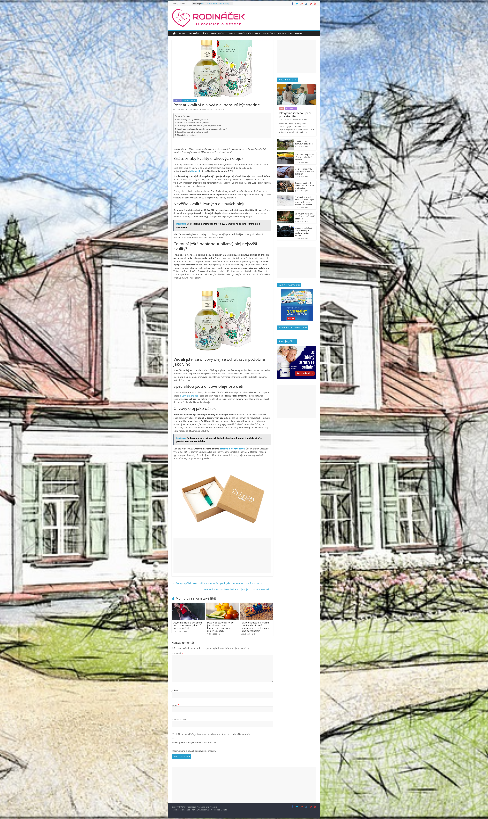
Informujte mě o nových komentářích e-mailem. (194, 742)
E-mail (175, 705)
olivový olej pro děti (189, 395)
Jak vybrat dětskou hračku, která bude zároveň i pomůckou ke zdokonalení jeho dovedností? (255, 626)
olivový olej (221, 109)
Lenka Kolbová (193, 109)
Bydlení (182, 33)
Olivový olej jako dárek (186, 135)
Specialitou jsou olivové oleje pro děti (192, 132)
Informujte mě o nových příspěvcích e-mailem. (194, 750)
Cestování (194, 33)
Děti (204, 33)
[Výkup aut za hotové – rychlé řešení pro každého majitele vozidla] (285, 227)
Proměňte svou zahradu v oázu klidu (304, 142)
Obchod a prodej (189, 100)
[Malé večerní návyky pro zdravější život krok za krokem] (285, 167)
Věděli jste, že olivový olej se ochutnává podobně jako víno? (202, 129)
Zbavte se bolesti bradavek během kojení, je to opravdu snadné (236, 589)
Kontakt (299, 33)
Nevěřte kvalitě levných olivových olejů (193, 122)
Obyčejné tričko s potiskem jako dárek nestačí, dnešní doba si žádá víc (187, 625)
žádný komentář (208, 109)
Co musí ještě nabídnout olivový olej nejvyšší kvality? (199, 125)
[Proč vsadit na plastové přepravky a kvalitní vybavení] (285, 153)
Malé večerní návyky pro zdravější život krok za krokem (304, 171)
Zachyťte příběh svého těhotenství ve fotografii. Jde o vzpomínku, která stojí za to (217, 583)
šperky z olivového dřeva (232, 448)
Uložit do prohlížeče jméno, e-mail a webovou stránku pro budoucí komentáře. (212, 734)
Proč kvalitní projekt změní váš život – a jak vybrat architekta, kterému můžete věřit (304, 201)
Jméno (175, 690)
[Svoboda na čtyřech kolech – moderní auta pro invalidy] (285, 182)
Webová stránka (179, 719)
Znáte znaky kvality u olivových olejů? (192, 119)
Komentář (177, 653)
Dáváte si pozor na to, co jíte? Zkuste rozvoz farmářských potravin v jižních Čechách (220, 626)
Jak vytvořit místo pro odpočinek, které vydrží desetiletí (305, 216)
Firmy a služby (218, 33)
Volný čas (268, 33)
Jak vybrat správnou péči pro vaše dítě (295, 114)
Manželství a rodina (248, 33)
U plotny (178, 100)
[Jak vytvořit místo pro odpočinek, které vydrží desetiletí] (285, 212)
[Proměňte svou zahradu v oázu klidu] (285, 140)
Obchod (231, 33)
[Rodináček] (174, 33)
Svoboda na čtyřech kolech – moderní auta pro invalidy (213, 4)
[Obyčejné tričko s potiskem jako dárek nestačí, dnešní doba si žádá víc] (188, 604)
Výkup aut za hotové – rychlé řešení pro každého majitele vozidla (304, 232)
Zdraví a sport (285, 33)
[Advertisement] (222, 555)
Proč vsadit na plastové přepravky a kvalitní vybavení (304, 157)
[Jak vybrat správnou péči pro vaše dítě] (296, 85)
